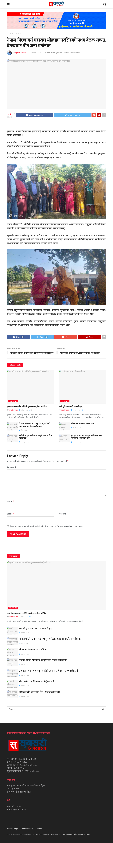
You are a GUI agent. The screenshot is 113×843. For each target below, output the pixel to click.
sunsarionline (27, 828)
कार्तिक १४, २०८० (37, 52)
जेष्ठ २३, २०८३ (76, 410)
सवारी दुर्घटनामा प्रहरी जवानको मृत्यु (70, 406)
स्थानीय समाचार (75, 52)
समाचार (66, 52)
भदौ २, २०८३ (24, 410)
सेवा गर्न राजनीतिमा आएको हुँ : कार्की (36, 681)
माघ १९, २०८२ (25, 442)
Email (10, 513)
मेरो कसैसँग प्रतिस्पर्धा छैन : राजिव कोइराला (39, 692)
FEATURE (17, 33)
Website (62, 513)
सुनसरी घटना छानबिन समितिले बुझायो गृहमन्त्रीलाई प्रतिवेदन (27, 406)
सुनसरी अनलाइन (20, 52)
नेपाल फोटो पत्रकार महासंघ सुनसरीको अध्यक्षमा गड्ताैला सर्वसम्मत (34, 425)
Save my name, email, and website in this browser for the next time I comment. (46, 526)
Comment (11, 467)
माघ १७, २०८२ (25, 696)
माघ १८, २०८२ (76, 442)
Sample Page (12, 828)
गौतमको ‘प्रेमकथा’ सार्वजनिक (82, 424)
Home (9, 33)
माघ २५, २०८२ (76, 427)
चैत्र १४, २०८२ (25, 430)
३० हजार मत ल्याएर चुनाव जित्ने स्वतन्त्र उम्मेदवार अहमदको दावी (86, 437)
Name (10, 501)
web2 (39, 828)
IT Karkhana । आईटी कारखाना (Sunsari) (76, 834)
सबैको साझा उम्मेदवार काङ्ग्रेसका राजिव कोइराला (35, 437)
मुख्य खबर (59, 52)
